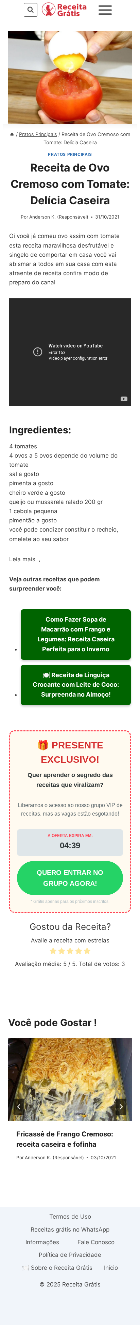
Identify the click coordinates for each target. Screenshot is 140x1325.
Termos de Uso (70, 1216)
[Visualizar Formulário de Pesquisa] (30, 9)
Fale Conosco (96, 1242)
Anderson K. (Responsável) (58, 217)
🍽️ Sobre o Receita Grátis (57, 1267)
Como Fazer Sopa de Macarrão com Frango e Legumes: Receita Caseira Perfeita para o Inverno (76, 634)
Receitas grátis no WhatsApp (70, 1229)
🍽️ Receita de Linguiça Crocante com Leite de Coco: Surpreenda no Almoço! (76, 684)
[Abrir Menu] (105, 10)
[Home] (12, 134)
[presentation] (70, 1079)
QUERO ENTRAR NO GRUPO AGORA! (70, 878)
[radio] (53, 952)
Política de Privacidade (70, 1254)
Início (111, 1267)
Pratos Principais (70, 154)
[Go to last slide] (19, 1107)
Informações (42, 1242)
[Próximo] (121, 1107)
